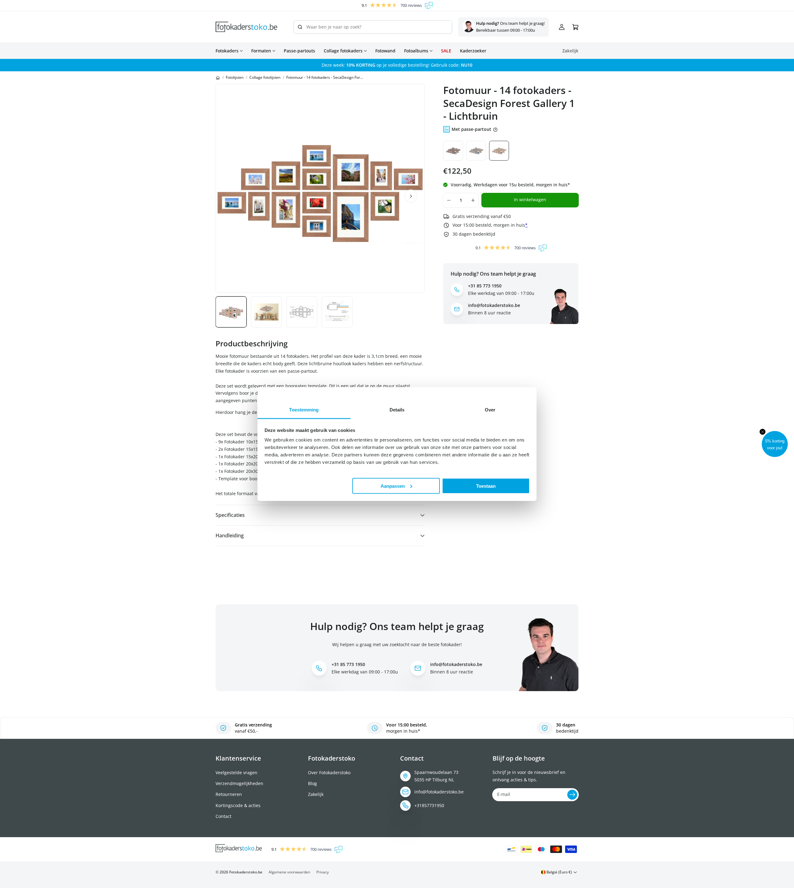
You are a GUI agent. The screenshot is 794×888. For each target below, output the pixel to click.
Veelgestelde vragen (236, 772)
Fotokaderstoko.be (245, 872)
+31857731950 (429, 805)
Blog (312, 783)
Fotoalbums (416, 51)
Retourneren (229, 794)
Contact (223, 816)
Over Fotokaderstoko (329, 772)
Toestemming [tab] (304, 409)
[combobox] (373, 26)
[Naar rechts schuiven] (411, 196)
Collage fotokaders (343, 51)
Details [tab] (397, 409)
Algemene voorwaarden (289, 872)
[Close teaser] (762, 432)
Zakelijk (315, 794)
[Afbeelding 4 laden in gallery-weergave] (337, 311)
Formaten (261, 51)
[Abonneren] (572, 795)
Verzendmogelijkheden (239, 783)
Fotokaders (227, 51)
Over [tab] (490, 409)
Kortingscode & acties (238, 805)
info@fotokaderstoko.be (439, 792)
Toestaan (486, 485)
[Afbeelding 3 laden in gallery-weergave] (301, 311)
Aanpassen (393, 485)
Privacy (322, 872)
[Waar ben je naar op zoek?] (300, 26)
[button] (775, 444)
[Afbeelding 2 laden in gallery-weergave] (266, 311)
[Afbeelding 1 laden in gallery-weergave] (231, 311)
